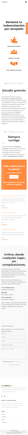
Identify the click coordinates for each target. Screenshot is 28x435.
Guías (3, 414)
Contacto (4, 422)
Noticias (4, 416)
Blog (3, 419)
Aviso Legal (17, 431)
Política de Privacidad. (18, 361)
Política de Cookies (16, 433)
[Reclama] (4, 2)
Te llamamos (14, 176)
